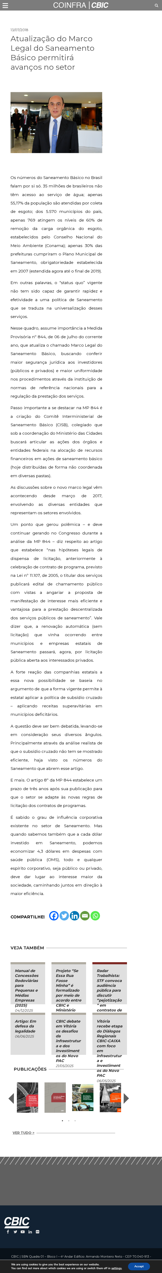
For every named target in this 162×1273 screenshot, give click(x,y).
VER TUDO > (23, 1133)
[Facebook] (54, 915)
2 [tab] (69, 1121)
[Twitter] (64, 915)
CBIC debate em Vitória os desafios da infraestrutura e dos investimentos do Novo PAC (68, 1041)
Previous (11, 1098)
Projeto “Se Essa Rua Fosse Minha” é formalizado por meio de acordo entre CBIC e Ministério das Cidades (68, 993)
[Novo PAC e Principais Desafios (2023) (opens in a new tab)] (82, 1097)
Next (126, 1098)
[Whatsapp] (95, 915)
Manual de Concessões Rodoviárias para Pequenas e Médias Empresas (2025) (26, 988)
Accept (139, 1266)
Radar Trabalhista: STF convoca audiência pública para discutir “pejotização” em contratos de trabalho (109, 993)
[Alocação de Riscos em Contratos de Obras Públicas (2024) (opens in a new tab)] (55, 1097)
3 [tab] (75, 1121)
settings (116, 1268)
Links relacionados (25, 16)
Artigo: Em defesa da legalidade (25, 1026)
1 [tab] (62, 1121)
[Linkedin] (74, 915)
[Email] (85, 915)
